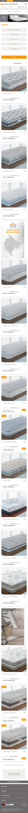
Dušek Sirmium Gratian (10, 596)
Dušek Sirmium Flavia (10, 674)
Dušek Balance (7, 93)
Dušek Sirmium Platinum (10, 519)
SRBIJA (3, 0)
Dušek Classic (7, 287)
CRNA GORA (10, 0)
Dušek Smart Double (9, 558)
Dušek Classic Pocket (9, 364)
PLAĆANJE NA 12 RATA (14, 11)
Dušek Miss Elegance (9, 713)
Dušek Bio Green (8, 209)
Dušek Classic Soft (9, 403)
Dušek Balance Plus (9, 171)
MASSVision (4, 810)
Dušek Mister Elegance (10, 751)
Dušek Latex (7, 480)
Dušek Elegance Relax (10, 442)
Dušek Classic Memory (10, 325)
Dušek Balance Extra (9, 132)
